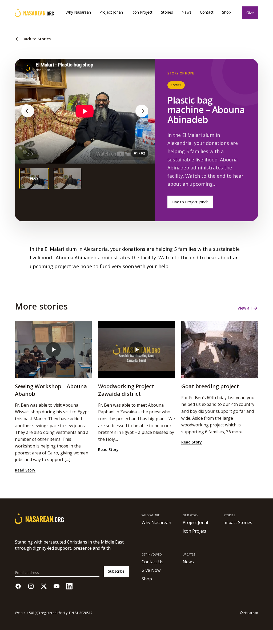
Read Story (25, 470)
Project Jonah (111, 12)
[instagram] (31, 586)
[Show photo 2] (67, 178)
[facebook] (18, 586)
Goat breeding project (210, 386)
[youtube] (56, 586)
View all (245, 308)
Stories (167, 12)
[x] (44, 586)
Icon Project (141, 12)
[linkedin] (69, 586)
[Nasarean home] (34, 13)
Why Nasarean (78, 12)
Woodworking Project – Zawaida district (128, 390)
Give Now (151, 570)
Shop (226, 12)
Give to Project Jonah (190, 201)
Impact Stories (237, 522)
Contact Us (152, 562)
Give (250, 12)
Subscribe (116, 571)
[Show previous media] (27, 111)
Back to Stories (36, 38)
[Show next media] (141, 111)
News (186, 12)
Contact (207, 12)
